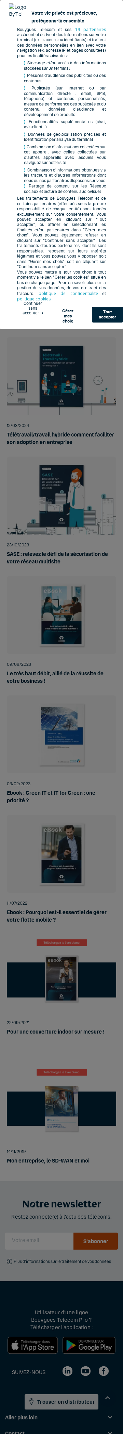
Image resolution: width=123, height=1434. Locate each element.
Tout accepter (107, 315)
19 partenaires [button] (90, 29)
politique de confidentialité (68, 293)
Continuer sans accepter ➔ (33, 306)
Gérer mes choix (67, 316)
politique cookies (34, 299)
